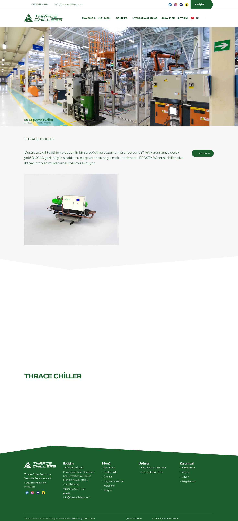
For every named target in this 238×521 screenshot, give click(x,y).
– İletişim (107, 490)
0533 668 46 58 (76, 488)
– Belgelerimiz (188, 481)
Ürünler (121, 18)
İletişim (183, 18)
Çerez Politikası (134, 518)
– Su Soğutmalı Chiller (151, 472)
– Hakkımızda (109, 472)
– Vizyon (184, 476)
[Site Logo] (43, 18)
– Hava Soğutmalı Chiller (152, 467)
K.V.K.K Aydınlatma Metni (165, 518)
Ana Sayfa (88, 18)
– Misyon (185, 472)
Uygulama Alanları (145, 18)
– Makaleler (108, 485)
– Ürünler (107, 476)
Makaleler (168, 18)
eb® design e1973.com (82, 518)
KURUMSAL (104, 18)
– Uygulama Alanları (113, 481)
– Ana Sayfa (108, 467)
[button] (231, 517)
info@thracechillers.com (76, 497)
